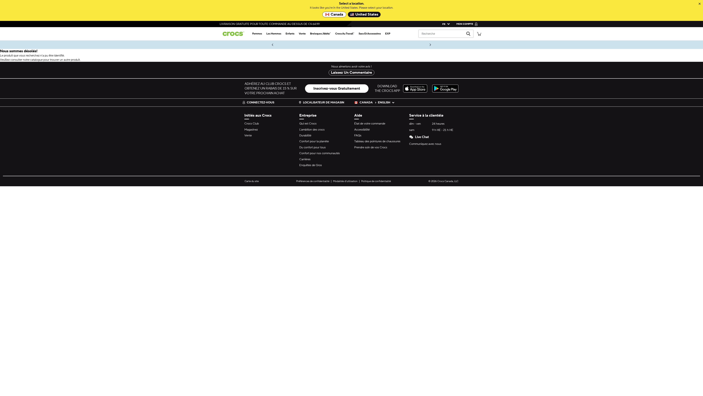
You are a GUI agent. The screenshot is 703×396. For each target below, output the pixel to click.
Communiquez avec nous (425, 144)
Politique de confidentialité (376, 181)
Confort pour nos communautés (319, 153)
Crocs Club (251, 123)
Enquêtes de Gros (310, 165)
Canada (337, 14)
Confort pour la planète (314, 141)
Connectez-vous (260, 102)
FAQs (357, 135)
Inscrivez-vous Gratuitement (336, 88)
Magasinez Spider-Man (261, 45)
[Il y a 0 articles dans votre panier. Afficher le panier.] (479, 33)
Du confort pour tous (312, 147)
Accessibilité (362, 129)
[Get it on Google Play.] (445, 88)
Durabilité (305, 135)
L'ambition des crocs (312, 129)
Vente (248, 135)
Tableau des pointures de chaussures (377, 141)
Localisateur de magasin (323, 102)
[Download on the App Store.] (416, 88)
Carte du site (252, 181)
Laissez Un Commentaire (351, 72)
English (384, 102)
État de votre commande (369, 123)
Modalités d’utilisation (345, 181)
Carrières (304, 159)
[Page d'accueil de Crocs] (235, 34)
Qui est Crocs (308, 123)
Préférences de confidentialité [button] (312, 181)
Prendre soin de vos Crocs (370, 147)
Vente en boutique (395, 45)
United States (366, 14)
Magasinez (251, 129)
